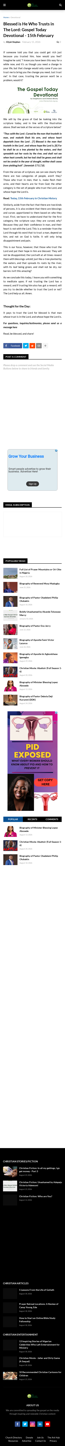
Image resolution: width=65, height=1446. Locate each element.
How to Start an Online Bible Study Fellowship (37, 1320)
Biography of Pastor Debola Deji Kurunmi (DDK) (36, 698)
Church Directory (14, 1437)
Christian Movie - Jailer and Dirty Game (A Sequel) (39, 1360)
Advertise (26, 1441)
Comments (52, 819)
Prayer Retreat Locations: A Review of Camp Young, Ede (38, 1306)
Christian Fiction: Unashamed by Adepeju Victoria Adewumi (40, 1184)
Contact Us (40, 1441)
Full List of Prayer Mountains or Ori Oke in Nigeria (40, 571)
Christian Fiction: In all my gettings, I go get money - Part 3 (39, 1170)
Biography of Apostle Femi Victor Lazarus (37, 641)
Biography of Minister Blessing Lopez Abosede (39, 684)
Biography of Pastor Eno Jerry (35, 625)
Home (6, 17)
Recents (32, 819)
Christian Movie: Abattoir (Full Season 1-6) (41, 670)
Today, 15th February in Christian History (33, 198)
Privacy (53, 1441)
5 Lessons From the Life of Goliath (36, 1289)
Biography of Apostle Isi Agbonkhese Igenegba (39, 656)
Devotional (15, 17)
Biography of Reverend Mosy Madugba (40, 583)
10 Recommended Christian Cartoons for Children (40, 1374)
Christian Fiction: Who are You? (35, 1196)
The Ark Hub (54, 1437)
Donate (29, 1437)
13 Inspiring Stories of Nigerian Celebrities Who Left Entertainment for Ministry (39, 1344)
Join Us (40, 1437)
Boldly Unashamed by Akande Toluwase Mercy (40, 613)
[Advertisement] (34, 548)
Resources (13, 1441)
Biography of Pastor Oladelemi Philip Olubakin (39, 599)
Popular (13, 819)
